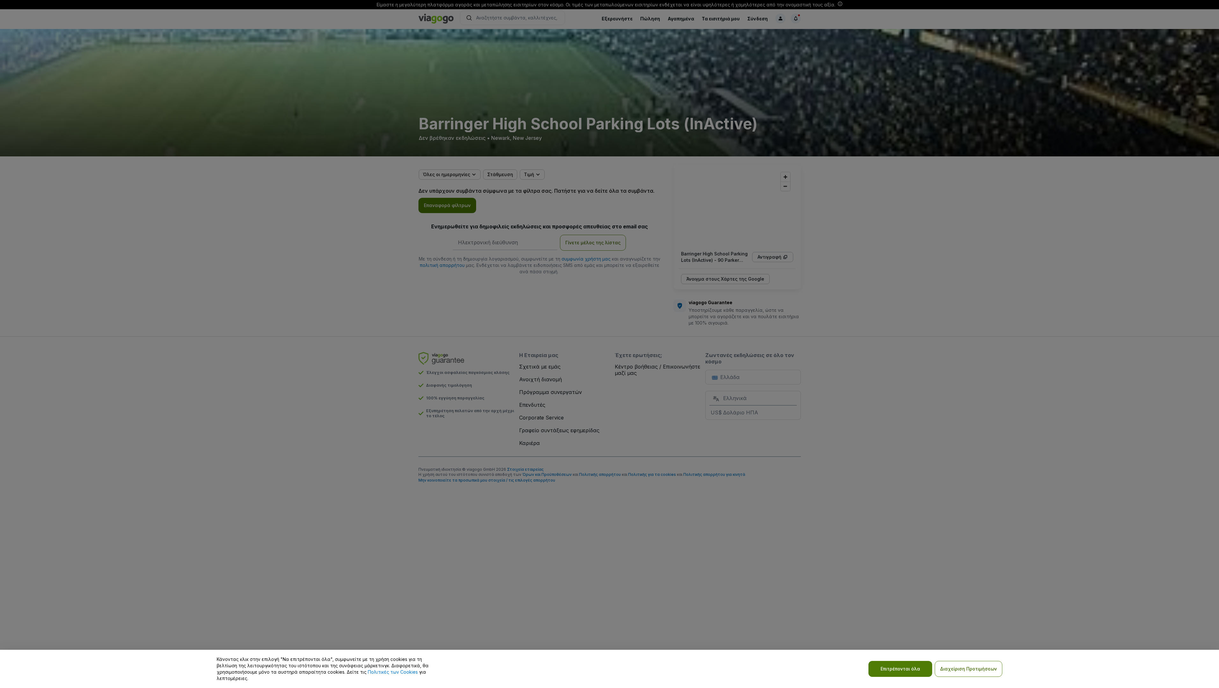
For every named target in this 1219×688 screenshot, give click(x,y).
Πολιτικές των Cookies (393, 672)
